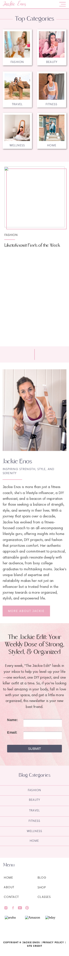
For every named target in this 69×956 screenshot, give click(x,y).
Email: (12, 732)
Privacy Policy (53, 942)
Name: (12, 720)
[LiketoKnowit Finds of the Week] (34, 197)
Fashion (11, 235)
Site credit (34, 946)
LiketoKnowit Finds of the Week (32, 245)
